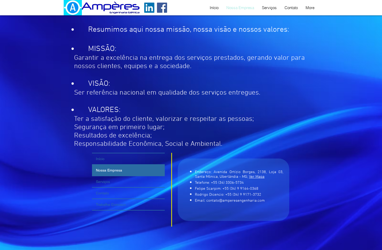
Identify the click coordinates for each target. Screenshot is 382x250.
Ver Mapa (257, 176)
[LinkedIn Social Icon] (149, 8)
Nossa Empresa (109, 170)
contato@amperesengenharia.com (235, 200)
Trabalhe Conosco (111, 204)
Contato (102, 193)
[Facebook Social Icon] (162, 8)
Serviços (103, 182)
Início (100, 159)
